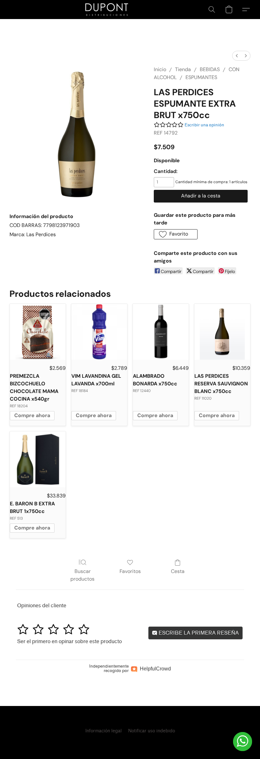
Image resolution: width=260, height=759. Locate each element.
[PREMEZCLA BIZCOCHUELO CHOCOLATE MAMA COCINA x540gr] (38, 332)
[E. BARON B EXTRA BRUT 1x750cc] (38, 459)
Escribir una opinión (204, 125)
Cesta (178, 571)
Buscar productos (82, 575)
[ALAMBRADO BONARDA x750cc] (161, 332)
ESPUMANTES (201, 77)
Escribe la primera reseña (198, 633)
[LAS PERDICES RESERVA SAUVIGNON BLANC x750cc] (222, 332)
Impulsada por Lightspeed (130, 742)
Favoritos (130, 571)
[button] (106, 9)
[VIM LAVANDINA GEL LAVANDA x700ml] (99, 332)
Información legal (103, 731)
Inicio (160, 69)
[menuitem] (236, 55)
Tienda (183, 69)
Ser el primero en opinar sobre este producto (69, 641)
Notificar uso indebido (151, 731)
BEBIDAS (210, 69)
